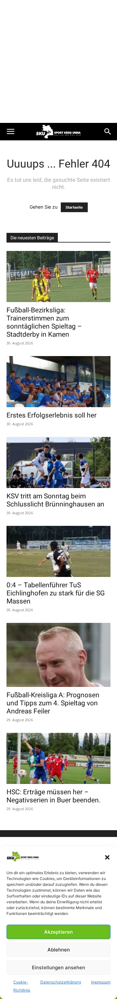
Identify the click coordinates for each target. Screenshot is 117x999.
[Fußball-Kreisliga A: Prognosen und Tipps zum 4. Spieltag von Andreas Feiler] (58, 655)
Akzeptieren (58, 932)
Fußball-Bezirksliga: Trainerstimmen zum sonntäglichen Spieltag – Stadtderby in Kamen (44, 322)
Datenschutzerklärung (60, 982)
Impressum (100, 982)
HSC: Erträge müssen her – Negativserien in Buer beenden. (53, 796)
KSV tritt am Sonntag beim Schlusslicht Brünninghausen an (55, 500)
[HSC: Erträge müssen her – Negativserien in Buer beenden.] (58, 758)
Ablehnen (58, 950)
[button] (107, 857)
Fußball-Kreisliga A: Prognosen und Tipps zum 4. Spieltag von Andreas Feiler (52, 703)
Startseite (74, 207)
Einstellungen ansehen (58, 967)
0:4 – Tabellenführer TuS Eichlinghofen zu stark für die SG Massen (55, 593)
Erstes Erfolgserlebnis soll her (51, 415)
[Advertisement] (58, 61)
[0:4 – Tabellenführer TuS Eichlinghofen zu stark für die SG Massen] (58, 551)
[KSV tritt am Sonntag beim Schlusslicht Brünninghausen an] (58, 462)
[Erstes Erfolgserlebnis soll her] (58, 381)
